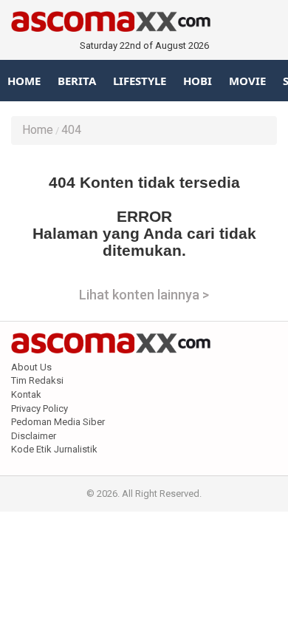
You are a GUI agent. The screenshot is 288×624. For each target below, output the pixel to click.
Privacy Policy (39, 408)
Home (24, 80)
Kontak (26, 394)
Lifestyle (139, 80)
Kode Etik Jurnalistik (54, 449)
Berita (77, 80)
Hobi (197, 80)
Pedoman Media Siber (58, 421)
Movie (247, 80)
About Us (31, 367)
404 (71, 130)
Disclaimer (33, 435)
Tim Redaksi (37, 380)
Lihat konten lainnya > (144, 294)
